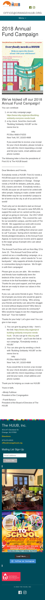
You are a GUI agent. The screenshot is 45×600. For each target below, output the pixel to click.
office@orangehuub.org (12, 443)
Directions (6, 436)
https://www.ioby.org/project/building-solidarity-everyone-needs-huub (23, 333)
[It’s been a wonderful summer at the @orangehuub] (22, 489)
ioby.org (31, 336)
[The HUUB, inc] (22, 2)
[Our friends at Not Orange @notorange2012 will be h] (22, 531)
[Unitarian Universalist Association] (11, 576)
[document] (22, 219)
